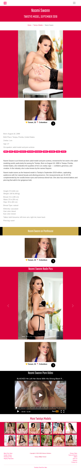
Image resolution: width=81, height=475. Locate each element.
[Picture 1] (23, 336)
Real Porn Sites (43, 467)
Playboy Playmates (9, 458)
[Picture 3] (31, 336)
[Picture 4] (34, 336)
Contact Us (74, 462)
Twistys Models (38, 25)
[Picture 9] (53, 336)
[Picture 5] (38, 336)
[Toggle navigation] (74, 3)
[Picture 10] (57, 336)
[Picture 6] (42, 336)
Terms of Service (72, 455)
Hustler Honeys (8, 455)
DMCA (75, 456)
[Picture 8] (50, 336)
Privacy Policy (73, 453)
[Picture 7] (46, 336)
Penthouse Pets (8, 456)
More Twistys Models (40, 418)
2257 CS (75, 458)
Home (29, 25)
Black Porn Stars (8, 453)
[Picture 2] (27, 336)
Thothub (36, 467)
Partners (75, 460)
